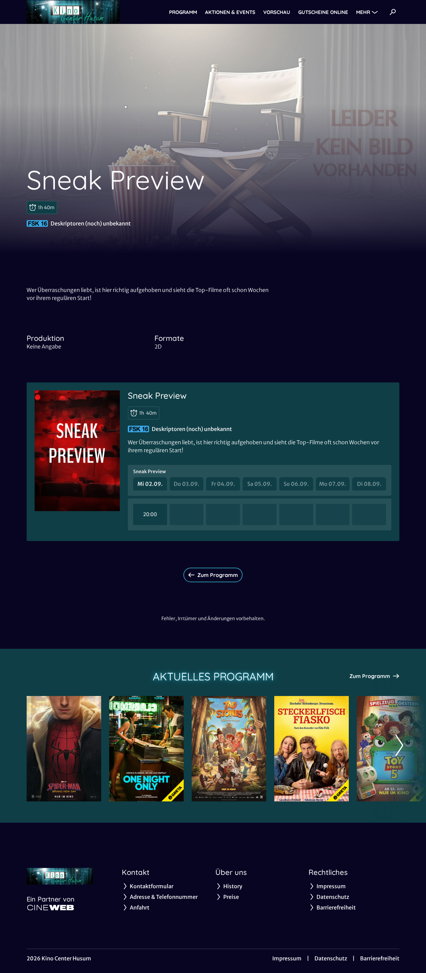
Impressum (287, 958)
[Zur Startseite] (73, 12)
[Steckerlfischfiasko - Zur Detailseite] (311, 748)
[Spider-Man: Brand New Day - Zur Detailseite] (64, 748)
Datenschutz (331, 958)
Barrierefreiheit (379, 958)
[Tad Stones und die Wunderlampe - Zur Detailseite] (229, 748)
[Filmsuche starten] (392, 12)
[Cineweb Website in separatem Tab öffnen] (51, 907)
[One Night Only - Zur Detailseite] (146, 748)
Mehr (363, 12)
